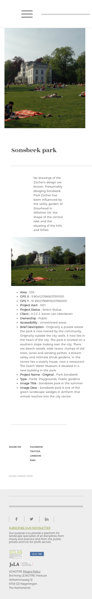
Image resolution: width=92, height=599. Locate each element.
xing (33, 460)
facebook (36, 446)
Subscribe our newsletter (29, 527)
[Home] (66, 13)
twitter (35, 451)
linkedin (35, 455)
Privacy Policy (31, 571)
